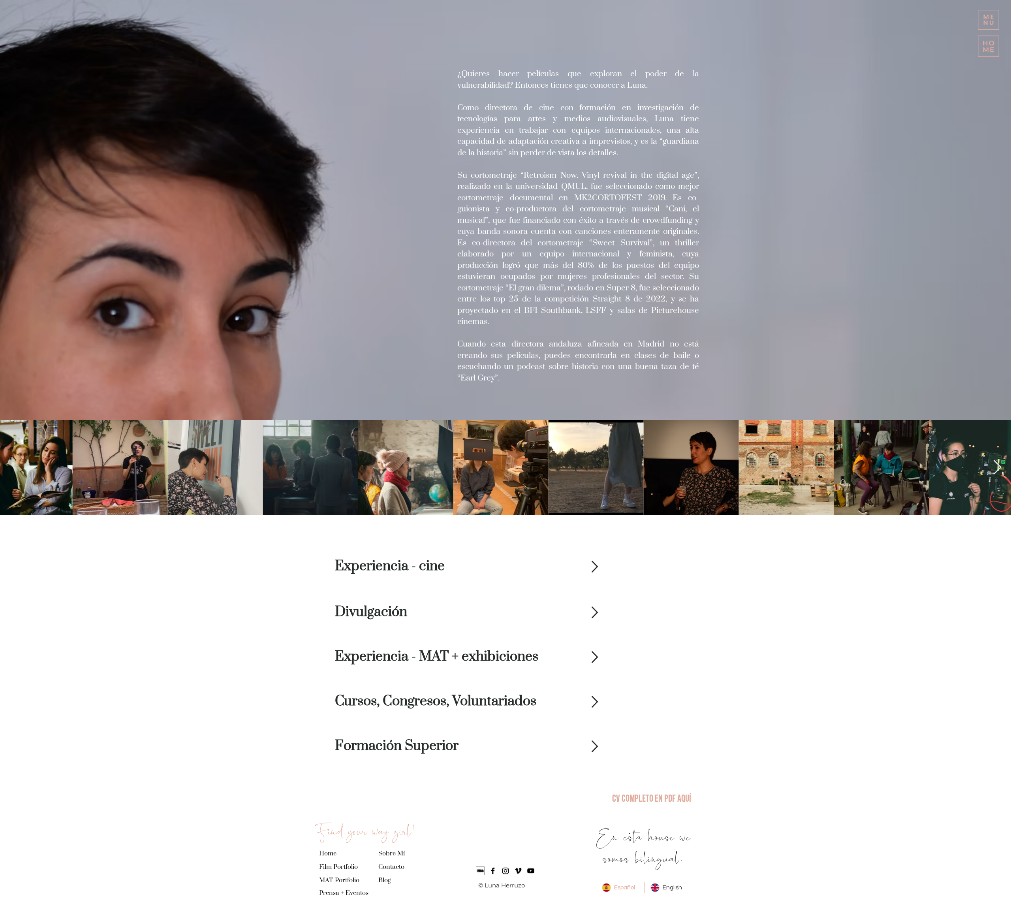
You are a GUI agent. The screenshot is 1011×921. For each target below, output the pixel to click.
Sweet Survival (621, 243)
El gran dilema (535, 288)
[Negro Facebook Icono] (493, 870)
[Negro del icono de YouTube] (530, 870)
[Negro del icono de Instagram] (505, 870)
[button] (988, 20)
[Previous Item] (13, 467)
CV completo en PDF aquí (651, 799)
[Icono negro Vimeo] (518, 870)
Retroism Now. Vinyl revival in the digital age (609, 175)
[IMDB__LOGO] (480, 870)
